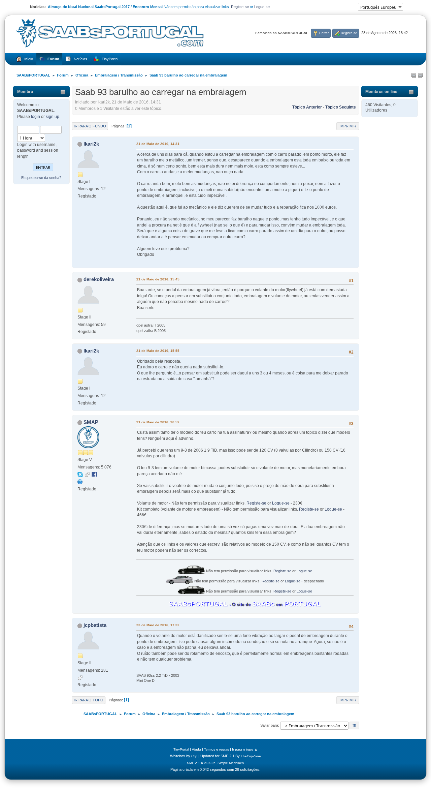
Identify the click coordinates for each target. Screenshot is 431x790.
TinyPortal (181, 749)
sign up (52, 116)
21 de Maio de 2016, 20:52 (157, 422)
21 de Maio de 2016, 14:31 (157, 144)
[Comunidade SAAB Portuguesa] (80, 481)
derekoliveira (99, 279)
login (35, 116)
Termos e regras (216, 749)
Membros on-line (381, 91)
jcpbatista (95, 625)
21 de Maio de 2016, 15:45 (157, 279)
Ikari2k (91, 144)
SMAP (91, 422)
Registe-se (240, 7)
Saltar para (269, 725)
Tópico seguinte (340, 107)
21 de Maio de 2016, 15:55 (157, 351)
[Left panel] (414, 75)
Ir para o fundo (90, 126)
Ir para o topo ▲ (245, 749)
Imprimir (347, 126)
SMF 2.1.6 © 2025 (201, 763)
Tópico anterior (307, 107)
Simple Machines (231, 763)
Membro (25, 91)
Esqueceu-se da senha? (41, 178)
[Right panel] (420, 75)
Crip (194, 756)
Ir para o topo (88, 700)
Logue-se (262, 7)
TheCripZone (251, 756)
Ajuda (196, 749)
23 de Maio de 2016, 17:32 (157, 625)
